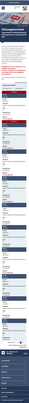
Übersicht (4, 388)
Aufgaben (5, 366)
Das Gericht (6, 360)
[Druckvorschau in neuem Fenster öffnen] (24, 354)
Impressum (4, 396)
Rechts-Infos (6, 377)
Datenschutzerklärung (7, 392)
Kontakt (4, 372)
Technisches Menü (14, 2)
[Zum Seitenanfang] (26, 353)
